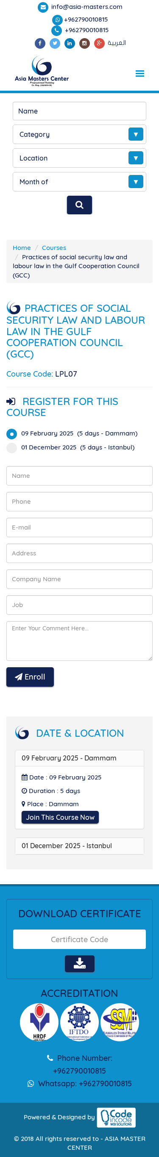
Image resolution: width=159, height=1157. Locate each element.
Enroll (33, 677)
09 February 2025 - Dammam (69, 758)
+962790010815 (86, 19)
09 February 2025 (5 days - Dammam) (79, 433)
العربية (117, 42)
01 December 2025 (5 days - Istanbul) (77, 447)
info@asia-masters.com (86, 7)
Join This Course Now (60, 817)
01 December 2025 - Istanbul (67, 845)
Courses (54, 248)
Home (22, 248)
